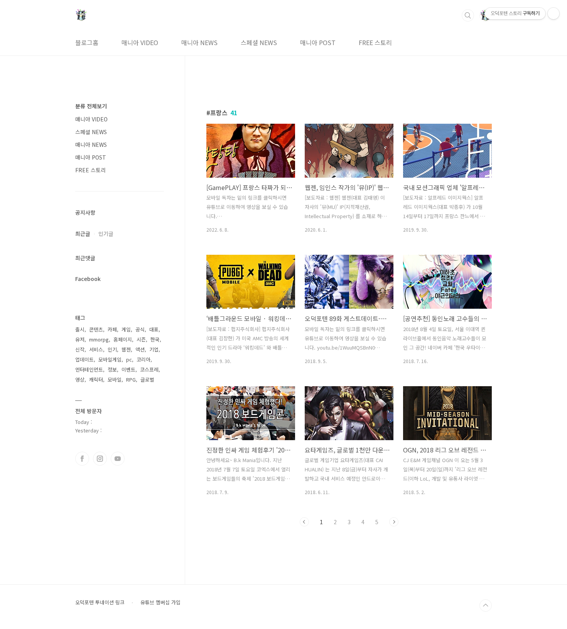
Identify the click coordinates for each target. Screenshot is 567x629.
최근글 (82, 233)
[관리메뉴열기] (553, 13)
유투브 (118, 459)
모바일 (115, 379)
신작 (79, 349)
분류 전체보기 (91, 106)
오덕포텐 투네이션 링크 (100, 602)
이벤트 (128, 369)
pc (129, 359)
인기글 (105, 233)
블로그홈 (86, 42)
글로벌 (147, 379)
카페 (112, 329)
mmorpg (99, 339)
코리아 (143, 359)
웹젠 (126, 349)
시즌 (141, 339)
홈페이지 (122, 339)
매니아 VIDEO (140, 42)
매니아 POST (318, 42)
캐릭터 (96, 379)
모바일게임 (110, 359)
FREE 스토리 (375, 42)
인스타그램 (100, 459)
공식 (140, 329)
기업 (154, 349)
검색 (468, 15)
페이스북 (82, 459)
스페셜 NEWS (259, 42)
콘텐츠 (96, 329)
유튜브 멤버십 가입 (160, 602)
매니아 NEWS (199, 42)
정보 (112, 369)
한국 (155, 339)
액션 (140, 349)
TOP (485, 605)
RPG (131, 379)
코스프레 (149, 369)
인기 (112, 349)
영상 (79, 379)
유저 (79, 339)
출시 (79, 329)
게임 (126, 329)
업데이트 (84, 359)
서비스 (96, 349)
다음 (393, 521)
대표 (154, 329)
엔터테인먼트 (89, 369)
